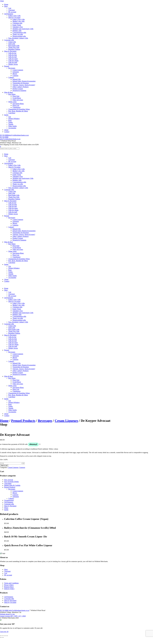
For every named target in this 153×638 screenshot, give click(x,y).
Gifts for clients (13, 60)
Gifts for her (12, 53)
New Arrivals (8, 480)
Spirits (6, 115)
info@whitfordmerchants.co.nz (18, 135)
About (6, 130)
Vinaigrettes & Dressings (20, 83)
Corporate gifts (9, 40)
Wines (6, 508)
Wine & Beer (8, 92)
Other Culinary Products (20, 87)
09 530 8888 (4, 135)
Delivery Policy (9, 589)
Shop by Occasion (14, 17)
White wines (12, 102)
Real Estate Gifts (13, 45)
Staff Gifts (11, 44)
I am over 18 (4, 631)
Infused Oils (16, 79)
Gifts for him (12, 55)
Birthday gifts (16, 30)
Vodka (10, 122)
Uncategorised (9, 500)
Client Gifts (12, 42)
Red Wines (12, 94)
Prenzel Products (23, 420)
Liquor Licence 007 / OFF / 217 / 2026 (13, 616)
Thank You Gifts (13, 47)
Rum (10, 120)
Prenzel (6, 66)
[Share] (5, 635)
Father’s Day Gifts (14, 16)
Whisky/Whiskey (14, 118)
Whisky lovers (13, 64)
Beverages (11, 68)
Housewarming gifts (19, 36)
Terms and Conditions (11, 583)
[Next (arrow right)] (3, 637)
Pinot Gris (15, 105)
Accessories (12, 128)
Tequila (10, 124)
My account (12, 12)
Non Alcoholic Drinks (11, 481)
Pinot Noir (15, 96)
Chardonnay (16, 107)
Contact (6, 132)
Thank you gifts (17, 34)
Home (6, 4)
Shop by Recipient (10, 51)
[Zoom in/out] (1, 635)
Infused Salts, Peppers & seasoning (23, 81)
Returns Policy (9, 587)
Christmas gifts (17, 23)
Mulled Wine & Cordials (12, 485)
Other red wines (17, 100)
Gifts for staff (12, 62)
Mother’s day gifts (18, 21)
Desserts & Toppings (19, 90)
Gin (9, 117)
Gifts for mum (13, 59)
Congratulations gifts (19, 32)
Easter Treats (16, 25)
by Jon (12, 614)
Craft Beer (11, 113)
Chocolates (7, 483)
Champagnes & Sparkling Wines (19, 109)
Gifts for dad (12, 57)
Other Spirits (12, 126)
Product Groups (17, 89)
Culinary (11, 77)
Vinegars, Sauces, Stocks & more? (23, 85)
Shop (6, 6)
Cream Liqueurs (17, 70)
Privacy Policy (9, 585)
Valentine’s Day (17, 27)
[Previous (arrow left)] (1, 637)
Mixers (14, 74)
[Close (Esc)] (7, 635)
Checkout (11, 10)
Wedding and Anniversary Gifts (22, 29)
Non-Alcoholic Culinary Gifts (18, 38)
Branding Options (14, 49)
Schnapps (15, 72)
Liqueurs (15, 75)
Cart (9, 8)
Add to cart (4, 465)
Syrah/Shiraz (16, 98)
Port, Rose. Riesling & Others (18, 111)
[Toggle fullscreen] (3, 635)
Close (2, 1)
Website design (5, 614)
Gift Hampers (8, 14)
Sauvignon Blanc (18, 103)
